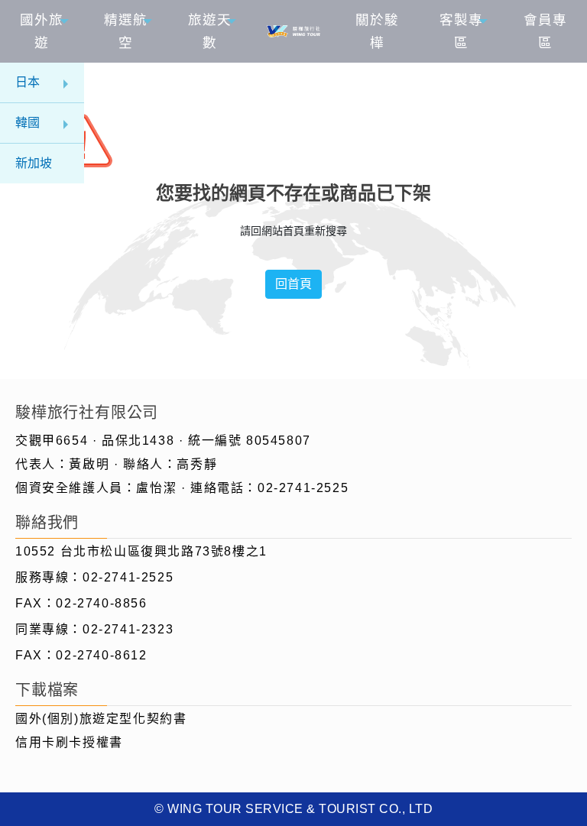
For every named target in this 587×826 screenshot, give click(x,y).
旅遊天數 (210, 31)
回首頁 (293, 283)
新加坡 (33, 163)
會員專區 (545, 31)
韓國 (27, 122)
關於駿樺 (377, 31)
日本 (27, 82)
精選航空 (126, 31)
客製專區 (461, 31)
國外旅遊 (41, 31)
